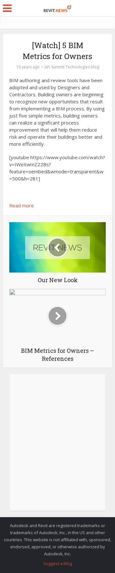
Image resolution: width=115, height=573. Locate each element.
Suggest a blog (57, 563)
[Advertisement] (57, 446)
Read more (21, 205)
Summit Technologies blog (75, 67)
